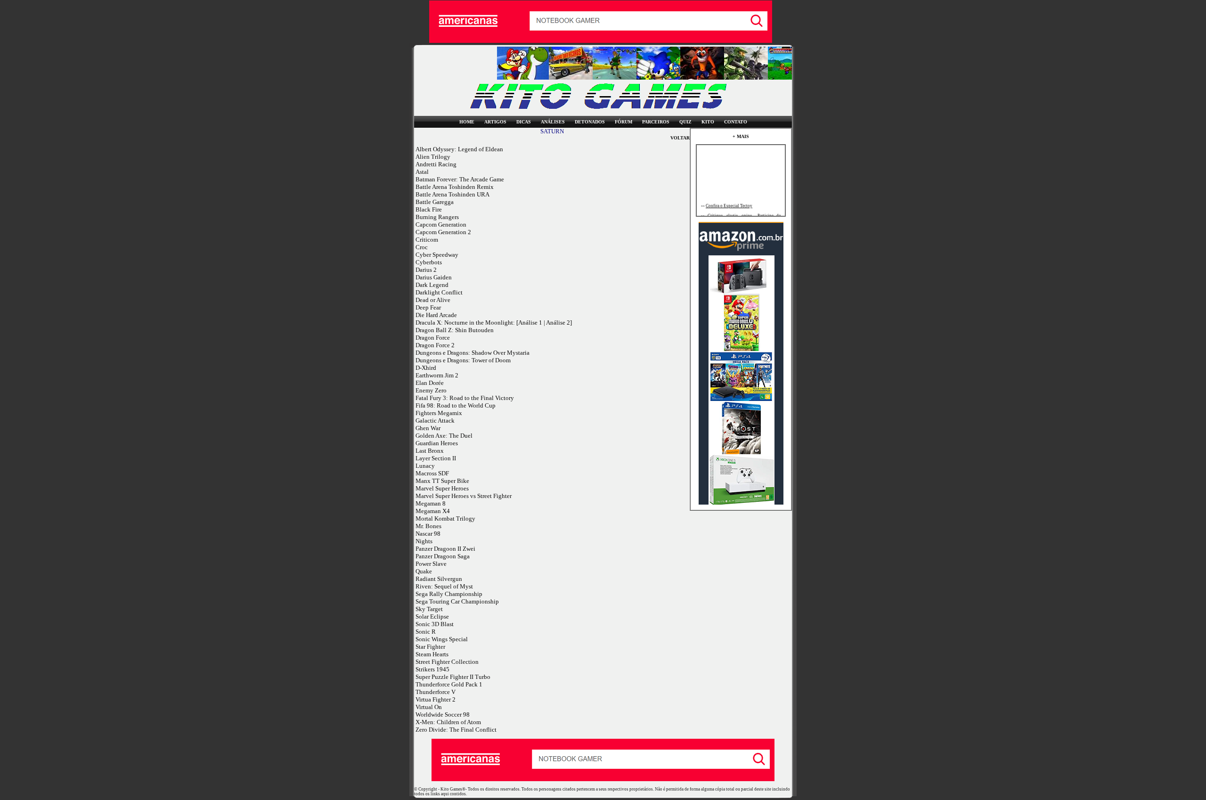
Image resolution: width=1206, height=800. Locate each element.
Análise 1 (530, 322)
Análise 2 (558, 322)
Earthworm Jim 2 (437, 375)
